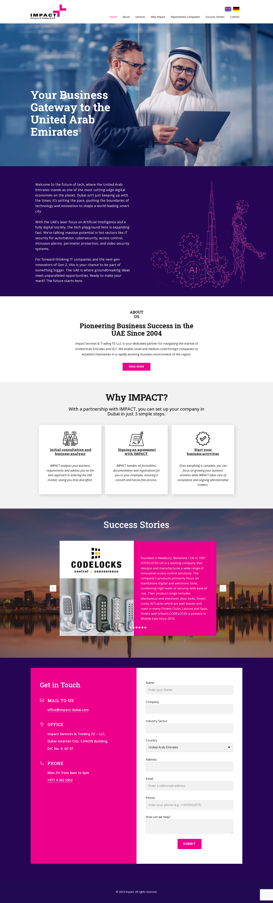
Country (151, 740)
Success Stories (215, 17)
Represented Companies (185, 17)
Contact (235, 17)
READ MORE (136, 366)
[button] (53, 588)
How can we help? (158, 817)
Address (151, 759)
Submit (189, 844)
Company (152, 702)
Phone (150, 798)
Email (149, 779)
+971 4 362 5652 (60, 780)
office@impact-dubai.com (68, 709)
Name (150, 683)
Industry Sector (156, 721)
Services (140, 17)
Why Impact (158, 17)
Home (113, 17)
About (126, 17)
